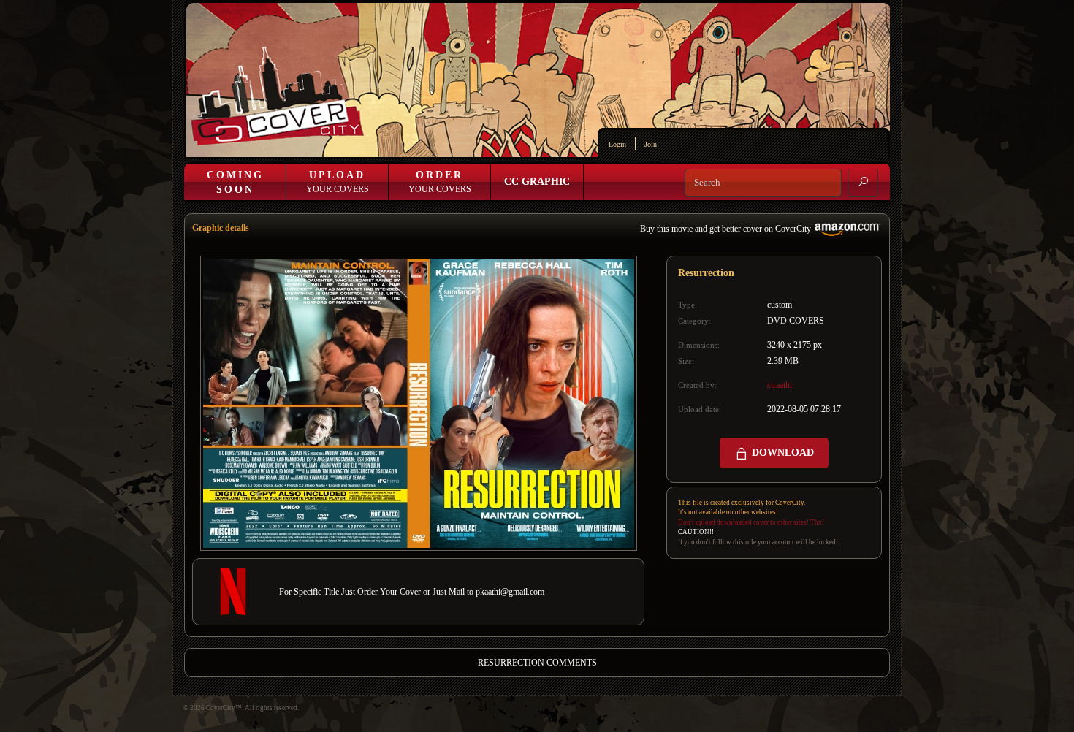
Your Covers (337, 181)
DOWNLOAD (781, 452)
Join (650, 144)
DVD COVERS (795, 321)
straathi (779, 385)
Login (617, 144)
